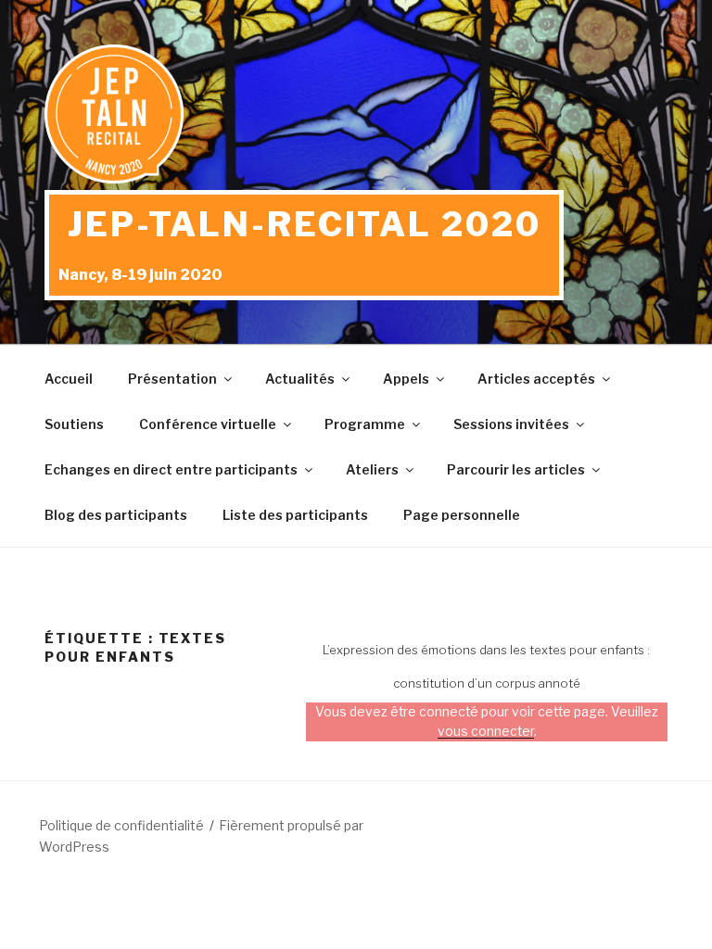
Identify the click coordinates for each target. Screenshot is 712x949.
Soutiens (74, 424)
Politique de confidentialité (121, 825)
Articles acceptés (536, 378)
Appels (406, 378)
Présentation (172, 378)
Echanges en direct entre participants (171, 469)
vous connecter (486, 731)
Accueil (68, 378)
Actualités (300, 378)
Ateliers (372, 469)
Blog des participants (115, 515)
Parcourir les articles (516, 469)
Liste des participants (295, 515)
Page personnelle (461, 515)
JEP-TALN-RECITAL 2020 (304, 224)
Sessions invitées (511, 424)
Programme (364, 424)
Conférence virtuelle (207, 424)
